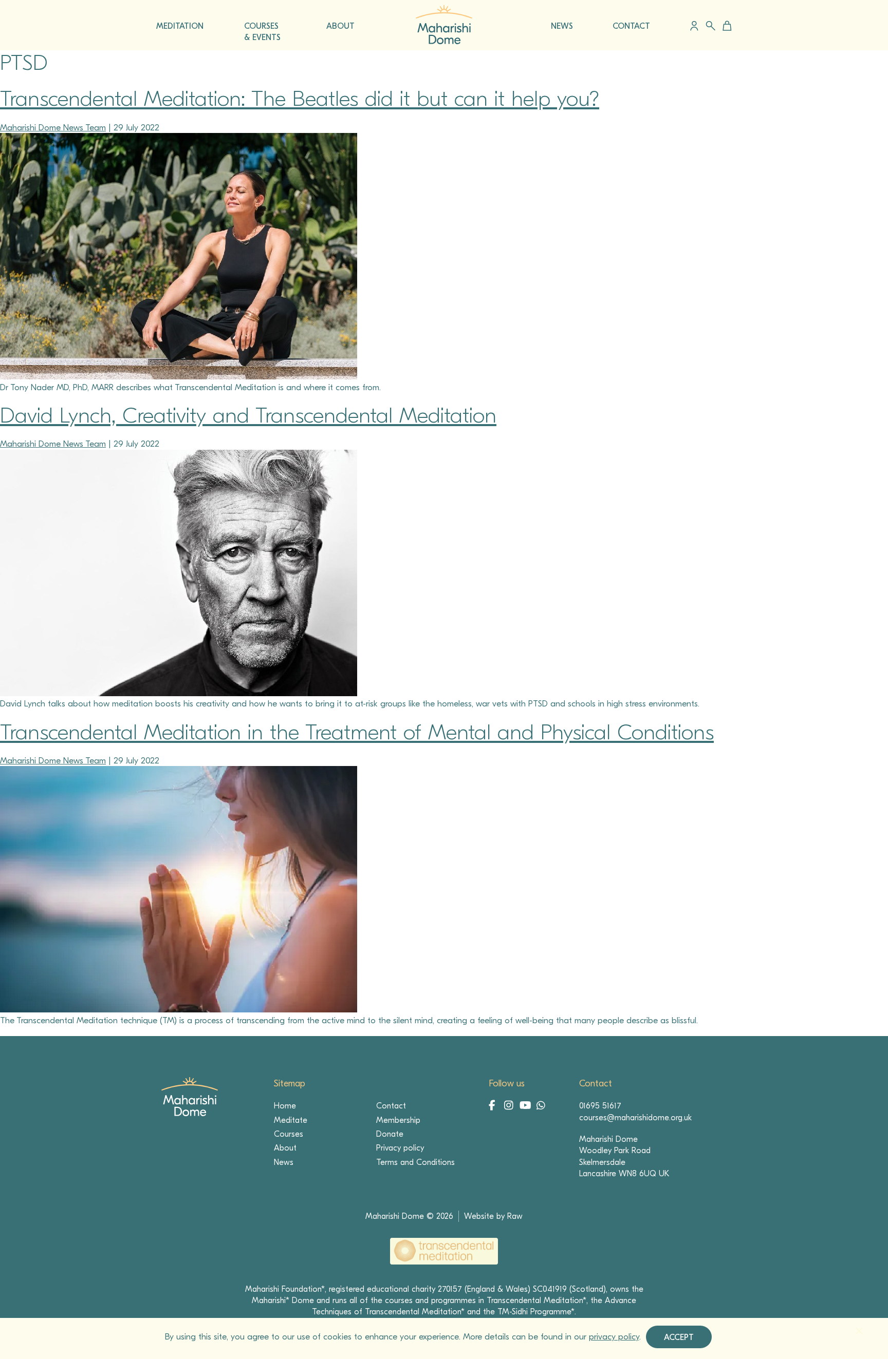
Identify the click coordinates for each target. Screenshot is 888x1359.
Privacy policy (400, 1148)
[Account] (694, 26)
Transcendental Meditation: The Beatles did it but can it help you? (299, 98)
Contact (391, 1106)
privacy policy (614, 1337)
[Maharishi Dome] (444, 41)
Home (285, 1106)
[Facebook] (495, 1106)
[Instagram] (510, 1106)
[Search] (710, 26)
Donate (389, 1134)
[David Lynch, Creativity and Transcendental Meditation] (178, 693)
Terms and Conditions (415, 1162)
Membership (398, 1120)
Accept (679, 1337)
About (285, 1148)
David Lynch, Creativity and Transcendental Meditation (248, 415)
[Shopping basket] (725, 26)
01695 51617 (600, 1106)
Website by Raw (493, 1216)
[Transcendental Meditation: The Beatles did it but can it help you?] (178, 376)
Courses (288, 1134)
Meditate (290, 1120)
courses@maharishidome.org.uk (635, 1117)
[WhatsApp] (541, 1106)
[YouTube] (526, 1106)
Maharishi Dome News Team (53, 127)
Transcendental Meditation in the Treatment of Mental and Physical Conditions (357, 732)
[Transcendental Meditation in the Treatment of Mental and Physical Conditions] (178, 1010)
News (283, 1162)
